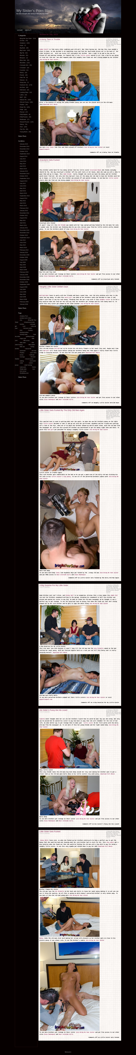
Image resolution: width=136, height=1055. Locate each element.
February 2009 (24, 272)
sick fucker (33, 361)
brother (22, 324)
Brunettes (23, 62)
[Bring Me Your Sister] (70, 101)
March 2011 (23, 225)
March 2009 (23, 269)
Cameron (42, 719)
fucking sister (24, 334)
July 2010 (23, 240)
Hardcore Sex (24, 85)
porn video (33, 352)
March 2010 (23, 247)
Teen (21, 127)
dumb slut (114, 595)
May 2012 (23, 200)
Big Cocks (23, 50)
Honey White (44, 840)
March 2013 (23, 193)
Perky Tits (23, 107)
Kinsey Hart (70, 595)
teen (34, 369)
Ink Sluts (22, 87)
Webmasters (68, 1052)
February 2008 (24, 302)
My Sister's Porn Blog (34, 11)
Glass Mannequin (49, 276)
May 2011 (23, 220)
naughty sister (105, 299)
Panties (22, 104)
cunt (24, 326)
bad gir (50, 429)
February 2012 (24, 208)
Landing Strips (24, 92)
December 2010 (24, 230)
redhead (31, 355)
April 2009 (23, 267)
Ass (21, 320)
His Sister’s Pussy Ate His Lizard (53, 710)
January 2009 (24, 274)
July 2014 (23, 159)
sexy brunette (98, 648)
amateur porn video (25, 318)
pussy (21, 355)
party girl (68, 297)
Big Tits (22, 53)
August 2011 (23, 218)
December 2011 (24, 213)
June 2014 (23, 161)
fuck (21, 330)
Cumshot (22, 70)
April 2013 (23, 191)
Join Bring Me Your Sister (80, 180)
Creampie (23, 67)
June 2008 (23, 292)
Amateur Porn (24, 316)
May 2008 (23, 294)
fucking (30, 330)
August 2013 (23, 181)
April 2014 (23, 166)
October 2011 (24, 215)
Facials (22, 75)
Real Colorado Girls (64, 575)
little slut (22, 346)
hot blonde (62, 225)
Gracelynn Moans (95, 170)
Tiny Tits (22, 129)
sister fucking (28, 365)
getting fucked (30, 336)
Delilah (57, 348)
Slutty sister (23, 369)
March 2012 (23, 205)
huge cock (23, 338)
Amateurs (23, 43)
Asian (21, 45)
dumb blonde (67, 174)
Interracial (23, 90)
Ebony (22, 72)
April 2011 (23, 223)
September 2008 (25, 284)
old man (34, 350)
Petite (21, 109)
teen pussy (23, 371)
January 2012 (24, 210)
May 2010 (23, 245)
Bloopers (22, 58)
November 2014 (24, 149)
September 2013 (25, 178)
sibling (22, 361)
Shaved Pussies (24, 122)
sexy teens (50, 147)
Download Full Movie (50, 104)
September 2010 (25, 237)
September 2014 (25, 154)
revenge (22, 357)
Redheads (23, 119)
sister (21, 363)
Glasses (22, 80)
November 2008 (24, 279)
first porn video (28, 328)
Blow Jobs (23, 60)
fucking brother (24, 332)
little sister (23, 342)
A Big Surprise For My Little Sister (54, 585)
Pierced (22, 112)
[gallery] (70, 222)
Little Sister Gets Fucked (50, 831)
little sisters (32, 344)
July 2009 (23, 262)
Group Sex (23, 82)
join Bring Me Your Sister (86, 274)
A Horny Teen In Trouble (50, 39)
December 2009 (24, 255)
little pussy (26, 340)
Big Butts (22, 48)
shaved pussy (29, 359)
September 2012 (25, 196)
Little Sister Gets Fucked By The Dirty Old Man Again (62, 410)
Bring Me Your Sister (26, 38)
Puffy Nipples (24, 114)
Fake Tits (22, 77)
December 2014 (24, 146)
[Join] (70, 471)
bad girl (46, 350)
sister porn (23, 367)
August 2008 (23, 287)
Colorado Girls (24, 65)
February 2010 (24, 250)
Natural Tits (23, 99)
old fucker (23, 350)
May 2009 (23, 265)
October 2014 (24, 151)
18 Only (22, 40)
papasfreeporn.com (46, 699)
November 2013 (24, 173)
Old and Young (24, 102)
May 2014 (23, 163)
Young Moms (24, 132)
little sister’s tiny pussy (61, 476)
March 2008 (23, 299)
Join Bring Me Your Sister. (90, 303)
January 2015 (24, 144)
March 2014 (23, 168)
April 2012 (23, 203)
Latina (22, 95)
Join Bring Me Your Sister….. (50, 59)
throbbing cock (24, 373)
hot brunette (59, 891)
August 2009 (23, 260)
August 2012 (23, 198)
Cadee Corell (44, 49)
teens (57, 573)
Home (20, 30)
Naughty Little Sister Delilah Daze (54, 287)
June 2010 (23, 242)
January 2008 (24, 304)
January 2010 (24, 252)
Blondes (22, 55)
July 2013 (23, 183)
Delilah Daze (44, 295)
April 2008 (23, 297)
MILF (21, 97)
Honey (41, 938)
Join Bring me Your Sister (93, 147)
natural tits (28, 348)
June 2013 (23, 186)
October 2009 (24, 257)
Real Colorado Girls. (66, 276)
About (28, 30)
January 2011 (24, 228)
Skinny (22, 124)
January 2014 (24, 171)
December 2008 (24, 277)
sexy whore (110, 842)
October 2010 (24, 235)
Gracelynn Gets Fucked (50, 160)
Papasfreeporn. (45, 149)
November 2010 (24, 232)
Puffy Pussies (24, 117)
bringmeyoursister (29, 322)
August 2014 (23, 156)
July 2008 (23, 289)
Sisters (34, 367)
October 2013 (24, 176)
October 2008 (24, 282)
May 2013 (23, 188)
